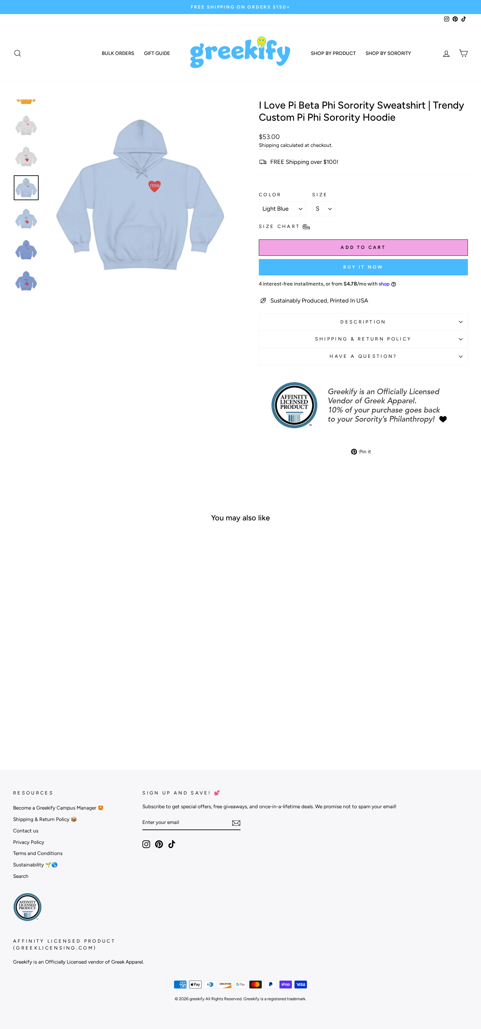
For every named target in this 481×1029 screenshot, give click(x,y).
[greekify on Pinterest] (159, 844)
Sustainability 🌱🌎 (35, 865)
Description (363, 322)
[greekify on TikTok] (172, 844)
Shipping (269, 145)
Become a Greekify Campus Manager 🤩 (58, 808)
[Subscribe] (236, 822)
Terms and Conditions (37, 853)
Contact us (25, 831)
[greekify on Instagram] (146, 844)
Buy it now (363, 267)
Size (320, 195)
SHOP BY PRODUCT (333, 53)
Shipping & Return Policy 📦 (45, 819)
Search (20, 876)
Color (270, 195)
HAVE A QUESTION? (363, 356)
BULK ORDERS (118, 53)
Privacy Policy (28, 842)
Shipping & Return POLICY (363, 339)
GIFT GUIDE (157, 53)
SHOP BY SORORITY (388, 53)
